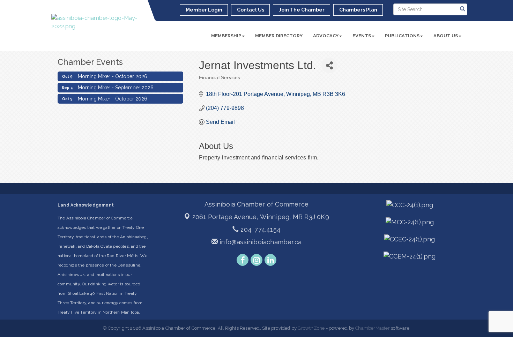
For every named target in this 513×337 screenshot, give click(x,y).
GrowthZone (311, 328)
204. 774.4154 (260, 229)
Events (361, 35)
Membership (226, 35)
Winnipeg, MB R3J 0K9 (260, 216)
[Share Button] (329, 65)
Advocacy (326, 35)
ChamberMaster (372, 328)
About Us (445, 35)
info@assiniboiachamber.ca (260, 242)
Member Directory (279, 35)
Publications (402, 35)
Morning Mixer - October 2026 (112, 74)
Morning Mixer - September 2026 (116, 86)
